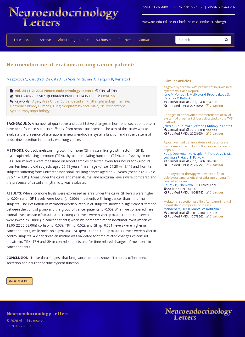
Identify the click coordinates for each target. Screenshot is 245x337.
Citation (108, 96)
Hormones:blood (23, 106)
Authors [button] (102, 39)
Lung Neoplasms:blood (71, 106)
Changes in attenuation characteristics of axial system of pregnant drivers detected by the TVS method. (198, 118)
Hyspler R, (200, 154)
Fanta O (228, 126)
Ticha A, (214, 154)
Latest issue (23, 39)
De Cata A (53, 79)
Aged (36, 101)
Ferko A (198, 158)
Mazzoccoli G (16, 79)
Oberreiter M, (183, 154)
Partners (125, 39)
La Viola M (71, 79)
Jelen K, (169, 126)
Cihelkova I (186, 185)
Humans (44, 106)
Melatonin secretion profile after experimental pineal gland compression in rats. (197, 203)
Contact (145, 39)
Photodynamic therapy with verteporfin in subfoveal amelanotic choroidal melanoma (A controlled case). (196, 177)
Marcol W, (198, 209)
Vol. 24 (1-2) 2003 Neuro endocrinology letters (54, 90)
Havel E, (187, 158)
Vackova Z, (172, 98)
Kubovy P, (214, 126)
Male (94, 106)
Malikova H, (198, 95)
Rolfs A (185, 98)
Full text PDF (20, 281)
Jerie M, (169, 95)
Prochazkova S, (218, 95)
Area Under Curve (55, 101)
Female (123, 101)
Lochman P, (172, 158)
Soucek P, (171, 185)
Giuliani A (89, 79)
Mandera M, (173, 209)
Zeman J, (200, 126)
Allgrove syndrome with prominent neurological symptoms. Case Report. (198, 89)
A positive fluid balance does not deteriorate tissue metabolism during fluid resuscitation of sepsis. (197, 146)
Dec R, (186, 209)
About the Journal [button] (72, 39)
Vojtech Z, (182, 95)
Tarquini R (105, 79)
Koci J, (168, 154)
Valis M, (225, 154)
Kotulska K (214, 209)
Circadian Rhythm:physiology (93, 101)
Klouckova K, (184, 126)
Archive (45, 39)
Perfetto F (123, 79)
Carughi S (36, 79)
